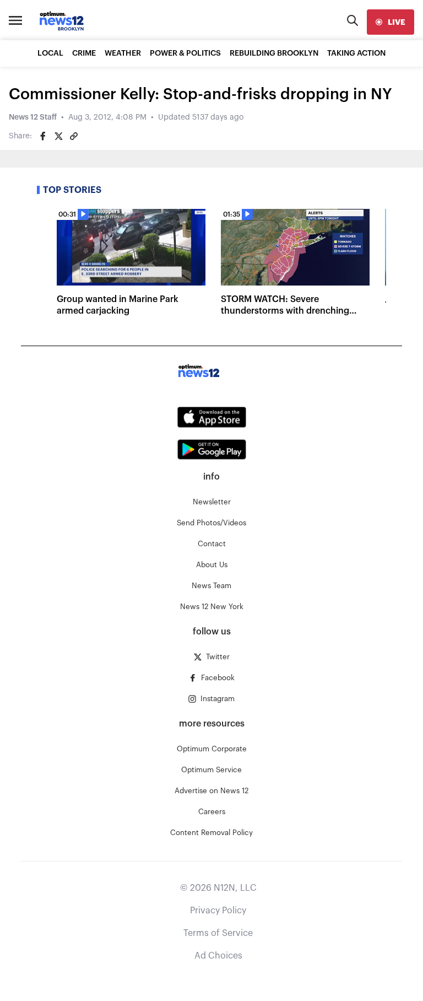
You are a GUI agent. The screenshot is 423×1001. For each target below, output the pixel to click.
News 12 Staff (33, 117)
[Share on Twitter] (58, 136)
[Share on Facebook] (43, 136)
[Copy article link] (73, 136)
